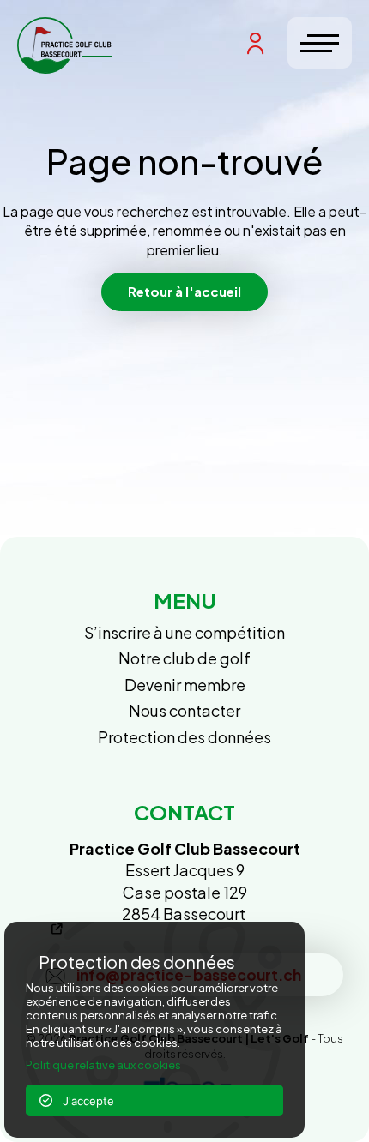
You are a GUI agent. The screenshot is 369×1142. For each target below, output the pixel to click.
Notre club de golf (184, 658)
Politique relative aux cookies (103, 1065)
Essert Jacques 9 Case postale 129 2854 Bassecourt (185, 880)
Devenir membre (184, 684)
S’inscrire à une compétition (184, 632)
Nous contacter (184, 710)
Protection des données (184, 737)
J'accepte (83, 1101)
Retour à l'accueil (184, 291)
